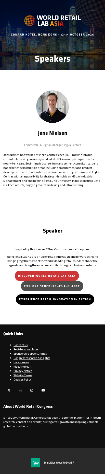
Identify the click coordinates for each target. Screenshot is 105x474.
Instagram (31, 390)
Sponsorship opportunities (30, 354)
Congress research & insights (32, 358)
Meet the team (23, 367)
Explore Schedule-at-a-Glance (52, 286)
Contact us (21, 345)
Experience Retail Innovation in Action (55, 299)
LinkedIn (20, 390)
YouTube (43, 390)
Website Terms (23, 375)
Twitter (8, 390)
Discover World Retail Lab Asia (47, 275)
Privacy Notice (23, 371)
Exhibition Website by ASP (59, 463)
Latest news (21, 362)
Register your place (26, 349)
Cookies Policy (23, 380)
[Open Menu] (93, 7)
